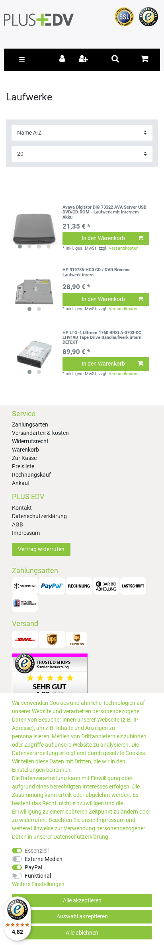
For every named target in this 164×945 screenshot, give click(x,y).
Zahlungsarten (30, 424)
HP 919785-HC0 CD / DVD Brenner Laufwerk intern (96, 272)
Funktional (38, 876)
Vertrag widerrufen (41, 549)
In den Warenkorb (103, 238)
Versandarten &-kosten (40, 433)
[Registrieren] (84, 59)
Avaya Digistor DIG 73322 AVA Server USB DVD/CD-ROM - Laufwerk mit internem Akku (104, 212)
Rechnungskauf (31, 475)
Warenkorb (25, 449)
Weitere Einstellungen (38, 884)
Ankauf (21, 483)
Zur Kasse (24, 458)
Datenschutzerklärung (39, 516)
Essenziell (37, 850)
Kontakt (22, 508)
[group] (34, 229)
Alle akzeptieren (82, 900)
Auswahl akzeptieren (82, 916)
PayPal (33, 867)
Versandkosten (124, 248)
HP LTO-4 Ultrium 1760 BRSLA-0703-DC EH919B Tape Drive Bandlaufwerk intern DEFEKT (101, 338)
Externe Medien (43, 859)
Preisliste (23, 466)
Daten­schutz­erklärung (80, 836)
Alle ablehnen (82, 932)
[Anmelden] (63, 59)
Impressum (26, 533)
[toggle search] (115, 59)
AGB (17, 524)
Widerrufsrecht (30, 441)
